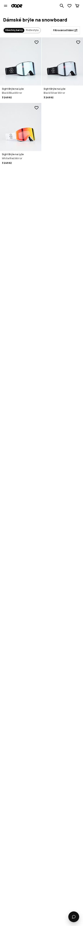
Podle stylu (32, 30)
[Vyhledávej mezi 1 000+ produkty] (62, 6)
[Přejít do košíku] (77, 5)
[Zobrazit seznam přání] (69, 5)
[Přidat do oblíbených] (36, 42)
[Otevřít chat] (73, 916)
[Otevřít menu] (5, 6)
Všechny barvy (14, 30)
